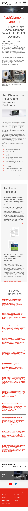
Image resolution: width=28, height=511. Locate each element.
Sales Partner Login (19, 492)
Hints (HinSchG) (6, 500)
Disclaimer (4, 497)
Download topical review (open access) (13, 223)
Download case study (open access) (12, 281)
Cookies (16, 500)
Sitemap (4, 492)
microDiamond (17, 123)
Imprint (4, 494)
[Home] (7, 3)
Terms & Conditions (19, 494)
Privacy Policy (17, 497)
